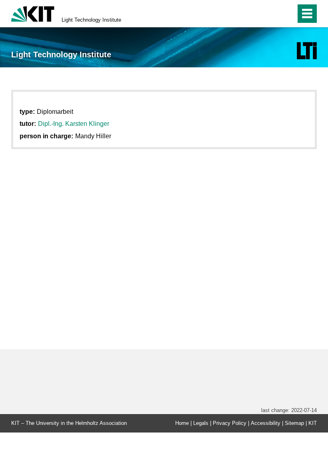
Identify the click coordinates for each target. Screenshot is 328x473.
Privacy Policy (229, 423)
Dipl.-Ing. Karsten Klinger (73, 123)
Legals (200, 423)
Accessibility (265, 423)
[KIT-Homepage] (32, 13)
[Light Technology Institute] (307, 50)
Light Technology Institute (91, 20)
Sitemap (294, 423)
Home (182, 423)
